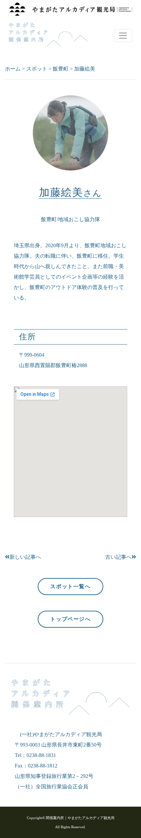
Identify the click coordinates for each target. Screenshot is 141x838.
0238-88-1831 (41, 755)
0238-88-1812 (42, 765)
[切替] (123, 35)
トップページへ (70, 619)
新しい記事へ (25, 557)
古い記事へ (118, 557)
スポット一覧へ (70, 586)
